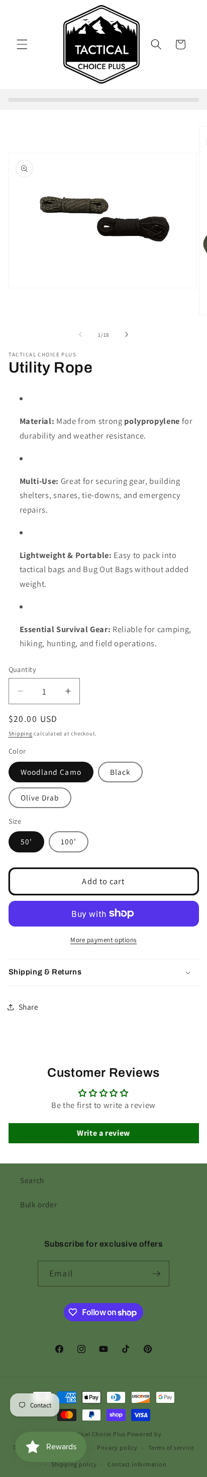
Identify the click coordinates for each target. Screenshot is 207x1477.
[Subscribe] (156, 1274)
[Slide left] (80, 335)
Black (120, 772)
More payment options (103, 940)
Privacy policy (117, 1447)
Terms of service (171, 1447)
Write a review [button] (103, 1133)
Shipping (21, 733)
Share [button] (29, 1007)
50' (26, 841)
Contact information (137, 1464)
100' (68, 841)
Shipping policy (74, 1464)
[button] (22, 44)
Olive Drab (40, 797)
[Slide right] (127, 335)
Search (32, 1180)
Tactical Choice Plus (97, 1434)
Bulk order (38, 1204)
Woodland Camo (51, 772)
